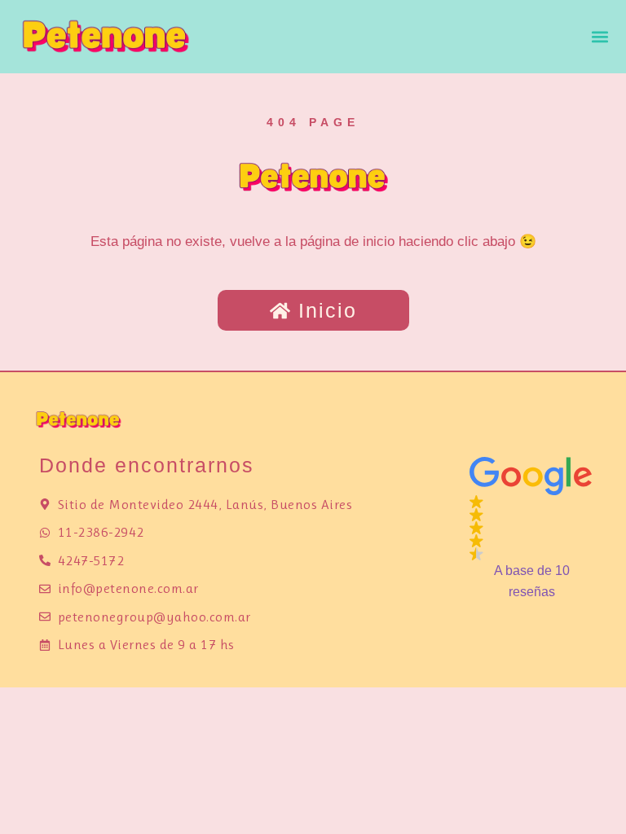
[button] (600, 37)
